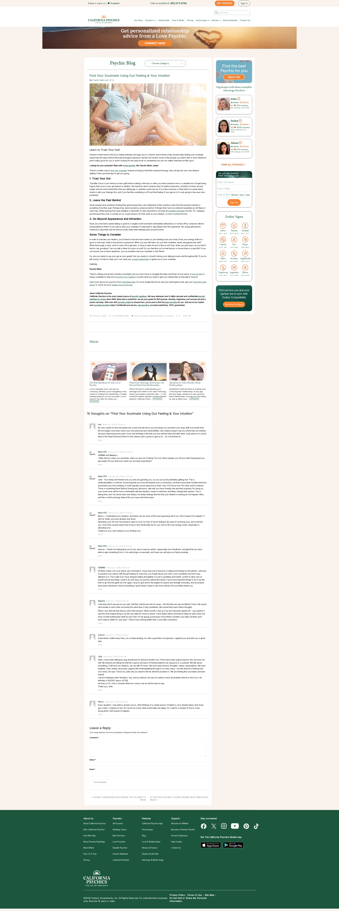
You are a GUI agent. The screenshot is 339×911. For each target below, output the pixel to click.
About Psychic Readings (94, 842)
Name (93, 760)
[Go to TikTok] (255, 826)
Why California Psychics (94, 829)
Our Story (138, 20)
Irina (234, 99)
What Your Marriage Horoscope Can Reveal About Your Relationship (146, 384)
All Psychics (118, 823)
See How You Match (234, 304)
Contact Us (245, 20)
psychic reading (141, 316)
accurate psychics (101, 305)
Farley (234, 121)
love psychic (129, 165)
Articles (215, 20)
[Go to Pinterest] (245, 826)
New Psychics (119, 835)
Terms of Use (194, 895)
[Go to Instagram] (224, 826)
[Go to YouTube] (235, 826)
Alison (234, 143)
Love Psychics (119, 842)
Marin (94, 342)
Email (92, 769)
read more (94, 401)
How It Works (178, 20)
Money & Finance (149, 848)
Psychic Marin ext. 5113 (103, 80)
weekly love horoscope (122, 285)
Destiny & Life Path (150, 854)
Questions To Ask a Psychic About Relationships (184, 384)
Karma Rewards (230, 20)
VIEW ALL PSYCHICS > (233, 164)
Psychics (149, 20)
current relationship (140, 259)
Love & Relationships (120, 316)
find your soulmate (119, 170)
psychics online (124, 302)
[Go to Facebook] (204, 826)
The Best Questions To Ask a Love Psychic (105, 384)
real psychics (143, 305)
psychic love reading (125, 277)
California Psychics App (152, 823)
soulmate (169, 316)
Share (185, 316)
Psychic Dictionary (179, 835)
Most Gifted (88, 848)
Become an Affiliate (179, 823)
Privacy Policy (177, 895)
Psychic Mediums (120, 854)
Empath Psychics (120, 848)
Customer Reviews (121, 860)
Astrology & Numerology (153, 860)
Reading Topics (120, 829)
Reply (100, 440)
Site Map (209, 895)
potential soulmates (176, 211)
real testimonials (129, 282)
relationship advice (157, 316)
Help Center (176, 842)
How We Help (89, 835)
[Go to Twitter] (214, 826)
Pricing (190, 20)
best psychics (171, 302)
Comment (94, 737)
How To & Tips (90, 854)
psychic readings (139, 296)
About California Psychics (94, 823)
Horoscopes (201, 20)
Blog (144, 835)
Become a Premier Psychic (183, 829)
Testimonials (163, 20)
